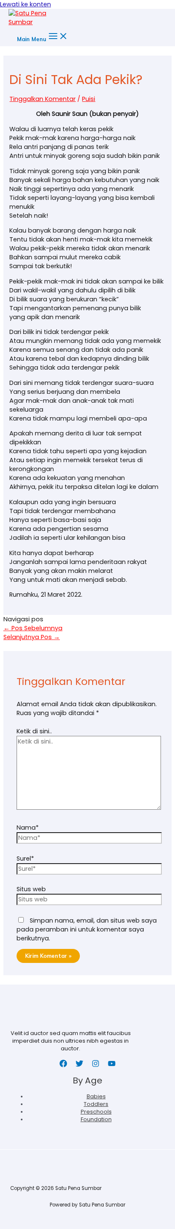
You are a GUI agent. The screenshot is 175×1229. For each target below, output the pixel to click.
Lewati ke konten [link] (25, 4)
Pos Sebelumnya (32, 628)
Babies (96, 1096)
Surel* (25, 858)
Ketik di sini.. (34, 731)
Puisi (88, 99)
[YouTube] (112, 1065)
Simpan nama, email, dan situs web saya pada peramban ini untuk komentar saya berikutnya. (87, 929)
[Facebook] (63, 1065)
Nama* (28, 827)
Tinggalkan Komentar (42, 99)
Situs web (31, 889)
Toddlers (96, 1104)
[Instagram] (95, 1065)
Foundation (96, 1119)
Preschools (96, 1111)
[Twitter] (79, 1065)
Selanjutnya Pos (31, 637)
